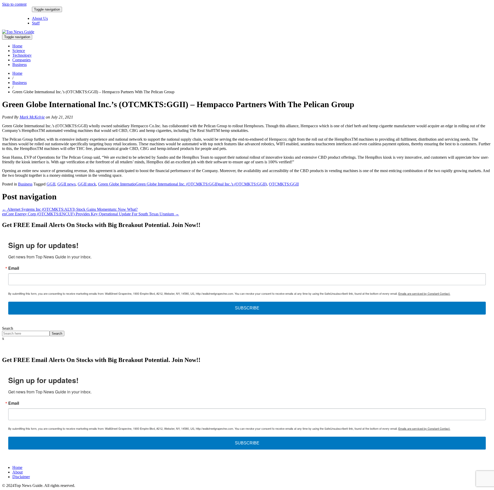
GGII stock (87, 184)
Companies (21, 60)
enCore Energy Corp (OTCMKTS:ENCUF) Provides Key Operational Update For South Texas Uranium (90, 214)
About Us (40, 18)
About (17, 472)
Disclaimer (21, 477)
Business (19, 64)
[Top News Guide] (18, 32)
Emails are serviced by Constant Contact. (424, 293)
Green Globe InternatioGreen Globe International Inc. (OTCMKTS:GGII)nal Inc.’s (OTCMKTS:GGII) (182, 184)
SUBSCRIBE (247, 308)
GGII (51, 184)
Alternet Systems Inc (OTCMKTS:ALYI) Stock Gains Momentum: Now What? (70, 209)
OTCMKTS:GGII (284, 184)
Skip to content (14, 4)
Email (13, 268)
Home (17, 46)
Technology (22, 55)
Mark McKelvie (32, 117)
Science (18, 50)
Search (7, 328)
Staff (36, 23)
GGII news (66, 184)
